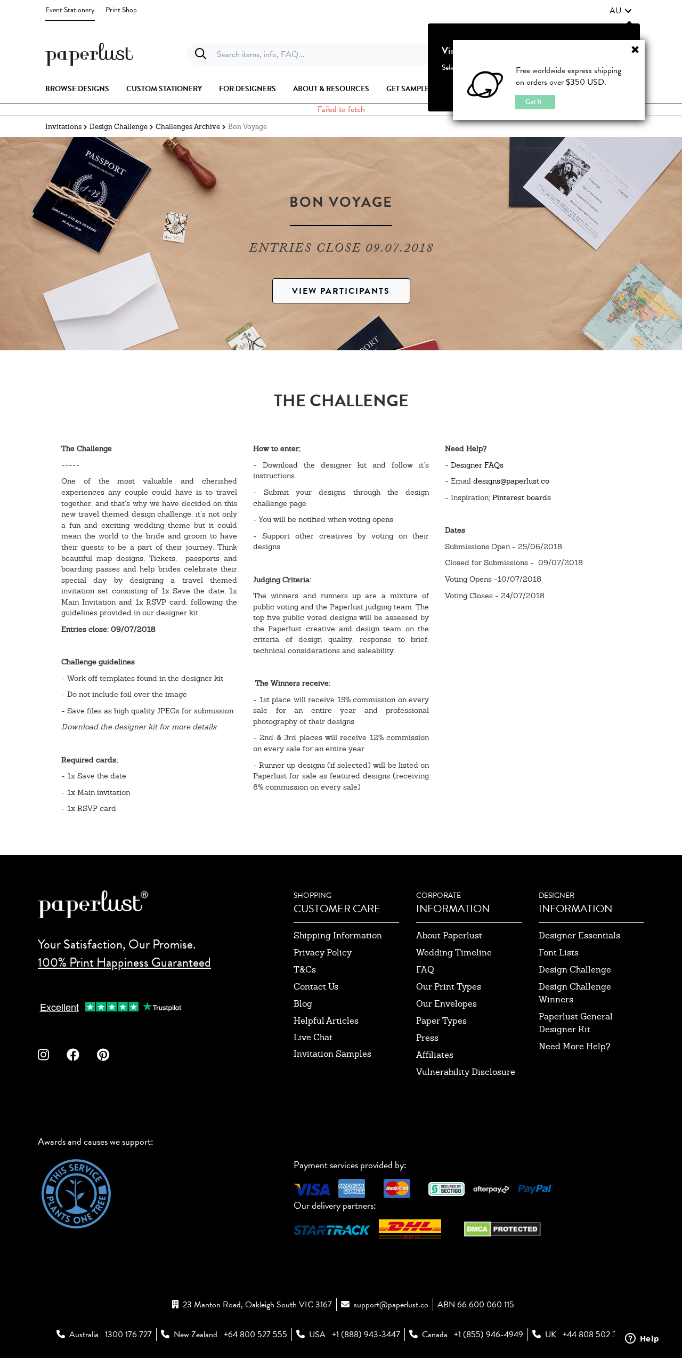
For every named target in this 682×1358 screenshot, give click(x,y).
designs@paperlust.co (511, 481)
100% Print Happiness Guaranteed (124, 962)
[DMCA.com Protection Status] (502, 1227)
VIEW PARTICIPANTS (341, 291)
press (427, 1037)
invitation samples (332, 1053)
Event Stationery (70, 9)
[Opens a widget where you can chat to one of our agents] (642, 1339)
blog (303, 1003)
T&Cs (305, 969)
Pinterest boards (521, 497)
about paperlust (449, 935)
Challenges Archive (188, 126)
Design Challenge (119, 126)
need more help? (575, 1046)
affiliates (434, 1054)
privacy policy (323, 952)
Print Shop (121, 9)
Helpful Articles (326, 1020)
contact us (316, 986)
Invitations (63, 126)
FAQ (425, 969)
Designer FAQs (477, 465)
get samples (409, 89)
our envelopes (446, 1003)
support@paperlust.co (391, 1304)
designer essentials (579, 935)
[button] (621, 10)
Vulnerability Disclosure (465, 1072)
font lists (559, 952)
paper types (441, 1020)
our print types (448, 986)
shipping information (338, 935)
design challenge (575, 969)
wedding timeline (454, 952)
